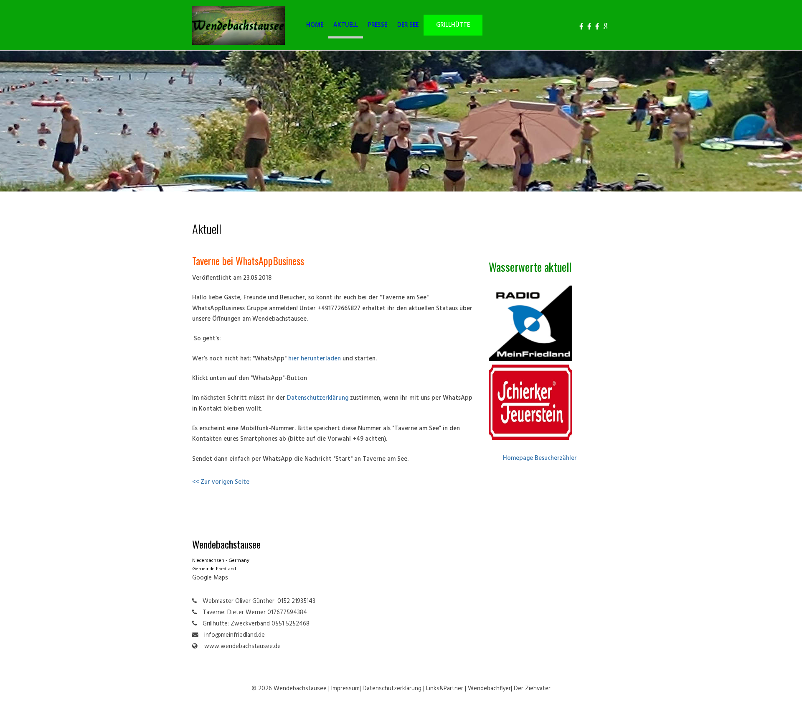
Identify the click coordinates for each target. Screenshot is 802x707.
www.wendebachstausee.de (242, 646)
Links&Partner (444, 689)
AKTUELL (345, 25)
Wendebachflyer (489, 689)
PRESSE (377, 25)
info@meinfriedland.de (234, 635)
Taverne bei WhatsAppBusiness (248, 260)
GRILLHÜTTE (453, 25)
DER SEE (408, 25)
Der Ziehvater (532, 689)
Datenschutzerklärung (317, 398)
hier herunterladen (314, 359)
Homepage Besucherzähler (540, 458)
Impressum (345, 689)
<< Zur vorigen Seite (220, 482)
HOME (314, 25)
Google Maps (210, 578)
